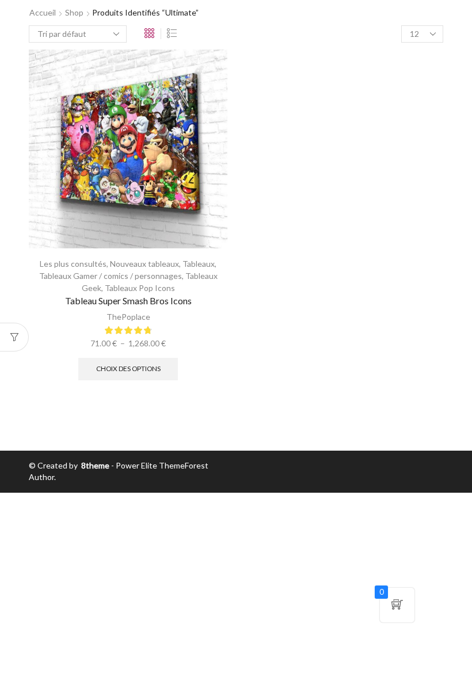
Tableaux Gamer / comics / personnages (110, 276)
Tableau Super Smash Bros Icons (128, 300)
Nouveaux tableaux (144, 264)
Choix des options (128, 368)
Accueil (42, 12)
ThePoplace (128, 317)
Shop (74, 12)
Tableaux (198, 264)
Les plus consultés (73, 264)
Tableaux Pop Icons (140, 288)
